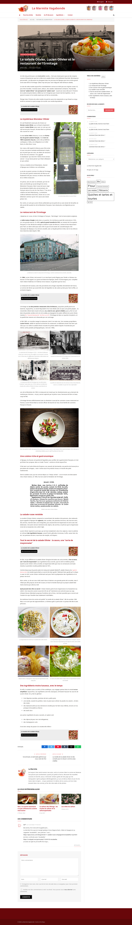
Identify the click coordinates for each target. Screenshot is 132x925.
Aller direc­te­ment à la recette (29, 109)
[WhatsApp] (11, 106)
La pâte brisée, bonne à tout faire (99, 124)
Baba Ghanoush (91, 182)
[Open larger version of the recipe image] (73, 109)
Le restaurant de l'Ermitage (98, 85)
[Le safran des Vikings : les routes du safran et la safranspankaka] (49, 799)
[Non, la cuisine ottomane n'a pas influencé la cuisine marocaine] (27, 799)
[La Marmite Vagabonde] (23, 8)
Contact (70, 15)
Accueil (32, 19)
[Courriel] (11, 101)
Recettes (38, 15)
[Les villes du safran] (71, 799)
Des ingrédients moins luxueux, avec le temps (101, 96)
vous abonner (68, 889)
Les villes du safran (68, 807)
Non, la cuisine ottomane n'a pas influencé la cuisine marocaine (27, 808)
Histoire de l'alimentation (44, 19)
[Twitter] (11, 86)
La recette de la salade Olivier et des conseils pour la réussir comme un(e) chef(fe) (64, 759)
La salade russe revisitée (97, 89)
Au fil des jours (48, 15)
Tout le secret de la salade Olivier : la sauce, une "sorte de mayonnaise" (101, 92)
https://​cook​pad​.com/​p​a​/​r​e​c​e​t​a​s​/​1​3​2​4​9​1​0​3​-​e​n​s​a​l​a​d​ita (40, 839)
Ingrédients (59, 15)
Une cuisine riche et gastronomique (101, 87)
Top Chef (90, 202)
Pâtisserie (103, 190)
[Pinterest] (11, 96)
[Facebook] (11, 81)
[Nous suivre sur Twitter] (111, 7)
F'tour (91, 186)
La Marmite (32, 769)
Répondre (77, 845)
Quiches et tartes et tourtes (100, 196)
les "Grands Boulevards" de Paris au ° (37, 315)
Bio (98, 181)
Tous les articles (28, 15)
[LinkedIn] (11, 91)
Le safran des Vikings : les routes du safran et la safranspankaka (49, 808)
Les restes (92, 190)
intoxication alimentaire (102, 186)
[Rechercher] (113, 15)
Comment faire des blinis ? (97, 135)
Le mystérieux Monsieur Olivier (99, 83)
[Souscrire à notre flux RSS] (88, 7)
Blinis (103, 182)
